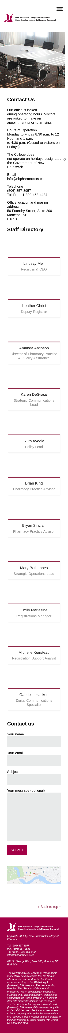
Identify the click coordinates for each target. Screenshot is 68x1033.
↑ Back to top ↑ (49, 907)
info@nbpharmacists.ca (20, 954)
